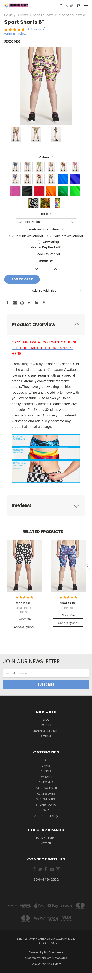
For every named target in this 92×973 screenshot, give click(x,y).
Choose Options (24, 627)
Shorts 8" (24, 603)
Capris (46, 765)
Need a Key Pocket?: (46, 247)
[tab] (46, 324)
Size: (46, 214)
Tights (46, 760)
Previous (5, 567)
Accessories (46, 793)
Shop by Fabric (46, 805)
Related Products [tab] (42, 532)
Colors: (46, 157)
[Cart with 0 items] (78, 5)
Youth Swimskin (46, 788)
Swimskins (46, 782)
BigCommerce (53, 952)
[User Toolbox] (66, 5)
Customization (46, 799)
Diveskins (46, 777)
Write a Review (15, 34)
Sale (46, 810)
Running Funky (46, 838)
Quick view (24, 619)
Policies (46, 725)
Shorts (46, 771)
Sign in (37, 731)
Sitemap (46, 736)
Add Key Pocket (48, 254)
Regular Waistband (29, 236)
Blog (46, 719)
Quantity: (46, 261)
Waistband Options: (46, 229)
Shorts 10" (68, 603)
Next (87, 567)
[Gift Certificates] (72, 5)
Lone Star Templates (53, 958)
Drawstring (51, 241)
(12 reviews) (37, 29)
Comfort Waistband (68, 236)
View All (46, 843)
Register (53, 731)
